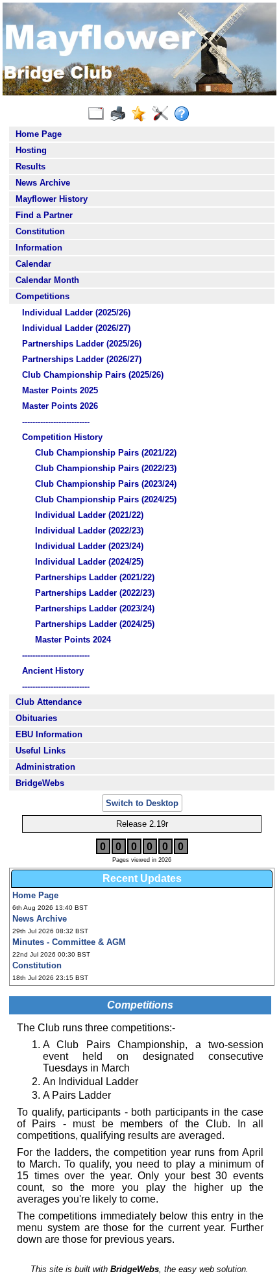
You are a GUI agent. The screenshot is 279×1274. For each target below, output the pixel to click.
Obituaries (36, 718)
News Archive (43, 183)
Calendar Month (47, 280)
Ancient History (53, 671)
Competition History (62, 437)
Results (30, 166)
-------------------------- (56, 421)
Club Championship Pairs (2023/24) (105, 484)
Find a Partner (44, 215)
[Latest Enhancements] (141, 114)
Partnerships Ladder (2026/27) (81, 359)
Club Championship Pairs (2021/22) (105, 453)
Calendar (33, 264)
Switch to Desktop (142, 803)
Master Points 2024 (73, 639)
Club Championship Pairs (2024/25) (105, 499)
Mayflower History (52, 199)
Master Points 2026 (60, 406)
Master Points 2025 (60, 390)
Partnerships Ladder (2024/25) (94, 624)
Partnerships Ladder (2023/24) (94, 608)
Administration (45, 767)
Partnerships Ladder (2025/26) (81, 344)
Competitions (42, 296)
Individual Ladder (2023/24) (89, 546)
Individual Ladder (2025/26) (76, 312)
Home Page (39, 134)
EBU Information (49, 734)
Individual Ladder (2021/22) (89, 515)
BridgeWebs (40, 783)
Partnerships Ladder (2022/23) (94, 593)
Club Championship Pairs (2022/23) (105, 468)
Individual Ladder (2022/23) (89, 530)
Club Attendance (49, 702)
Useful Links (41, 750)
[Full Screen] (99, 114)
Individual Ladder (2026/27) (76, 328)
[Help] (184, 114)
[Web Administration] (163, 114)
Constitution (40, 231)
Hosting (31, 150)
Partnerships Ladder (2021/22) (94, 577)
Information (39, 247)
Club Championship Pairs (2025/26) (93, 375)
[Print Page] (120, 114)
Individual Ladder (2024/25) (89, 562)
